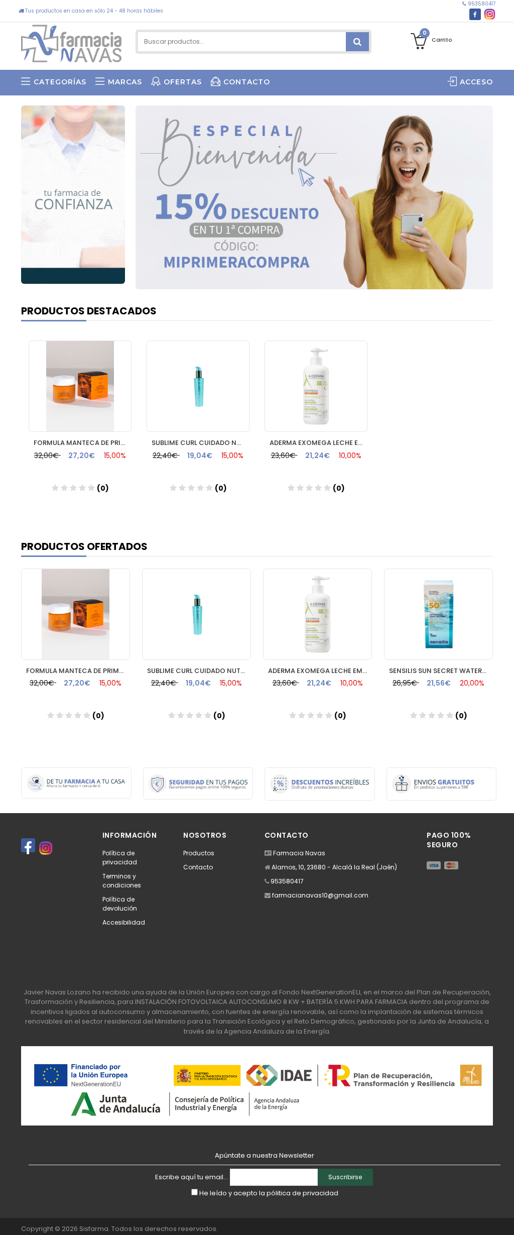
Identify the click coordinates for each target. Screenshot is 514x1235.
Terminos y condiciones (121, 880)
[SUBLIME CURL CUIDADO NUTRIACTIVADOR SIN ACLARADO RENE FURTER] (198, 386)
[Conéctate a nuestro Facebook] (475, 14)
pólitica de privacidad (302, 1193)
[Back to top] (503, 1217)
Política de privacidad (119, 857)
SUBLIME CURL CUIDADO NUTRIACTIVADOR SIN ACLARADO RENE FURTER (200, 442)
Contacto (198, 867)
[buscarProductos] (357, 41)
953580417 (480, 4)
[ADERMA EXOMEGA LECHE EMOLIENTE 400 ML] (316, 386)
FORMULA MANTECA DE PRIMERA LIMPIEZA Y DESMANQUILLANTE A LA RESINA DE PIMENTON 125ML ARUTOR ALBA (83, 442)
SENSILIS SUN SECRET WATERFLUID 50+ (441, 671)
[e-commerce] (71, 41)
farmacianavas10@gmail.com (320, 895)
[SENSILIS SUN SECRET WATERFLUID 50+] (438, 614)
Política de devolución (119, 904)
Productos (198, 853)
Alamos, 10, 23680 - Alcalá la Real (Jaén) (334, 867)
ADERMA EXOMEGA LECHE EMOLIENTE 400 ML (318, 442)
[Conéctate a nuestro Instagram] (489, 14)
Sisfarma (93, 1228)
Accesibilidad (123, 922)
